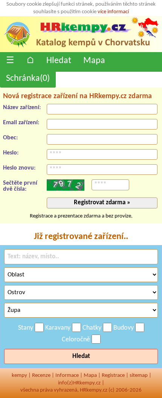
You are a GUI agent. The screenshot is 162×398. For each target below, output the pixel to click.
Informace (67, 375)
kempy (19, 375)
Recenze (41, 375)
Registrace (113, 375)
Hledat (58, 60)
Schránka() (28, 78)
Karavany (57, 328)
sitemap (139, 375)
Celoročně (76, 339)
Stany (25, 328)
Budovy (123, 328)
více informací (113, 12)
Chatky (92, 328)
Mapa (94, 60)
